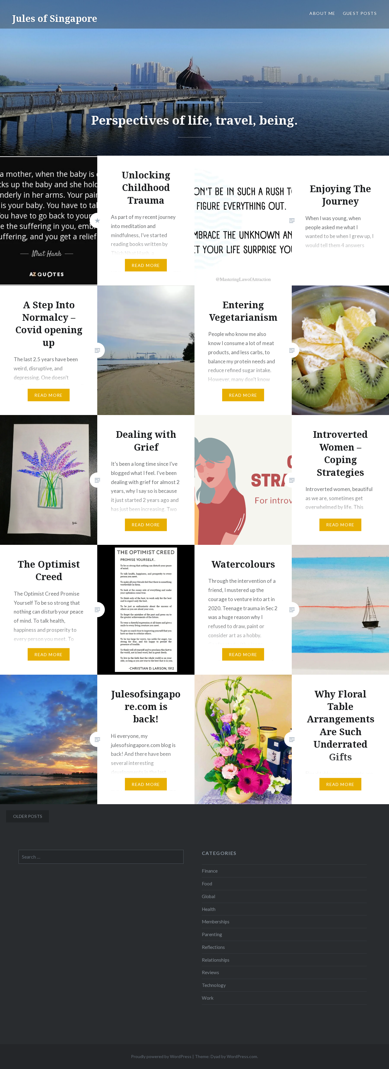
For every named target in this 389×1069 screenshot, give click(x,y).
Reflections (213, 947)
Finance (210, 871)
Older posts (27, 816)
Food (207, 883)
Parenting (212, 934)
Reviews (210, 972)
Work (208, 998)
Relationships (215, 960)
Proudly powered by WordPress (161, 1056)
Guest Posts (360, 13)
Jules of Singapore (54, 18)
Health (208, 909)
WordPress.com (242, 1056)
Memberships (215, 921)
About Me (322, 13)
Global (208, 896)
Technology (214, 985)
